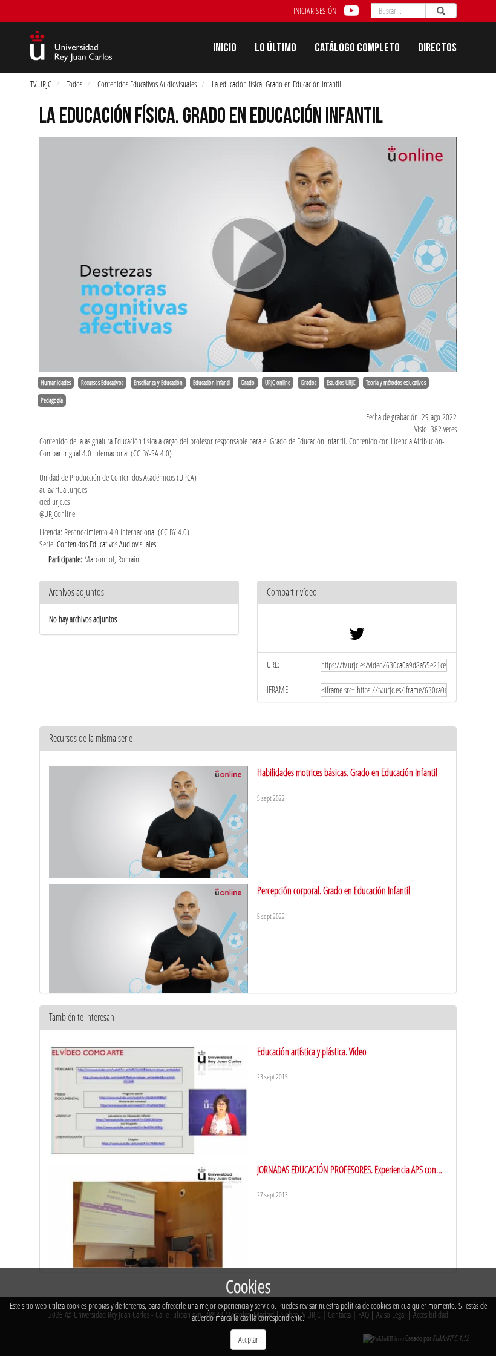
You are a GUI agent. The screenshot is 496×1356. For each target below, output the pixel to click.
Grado (248, 382)
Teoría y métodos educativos (396, 382)
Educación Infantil (211, 382)
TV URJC (40, 84)
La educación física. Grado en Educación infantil (276, 84)
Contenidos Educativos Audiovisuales (147, 84)
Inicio (225, 49)
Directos (437, 49)
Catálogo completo (357, 49)
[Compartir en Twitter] (357, 636)
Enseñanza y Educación (158, 382)
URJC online (277, 382)
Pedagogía (52, 400)
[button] (357, 593)
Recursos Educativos (102, 382)
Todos (74, 84)
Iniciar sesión (314, 10)
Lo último (275, 49)
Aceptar (248, 1339)
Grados (308, 382)
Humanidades (56, 382)
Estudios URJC (341, 382)
